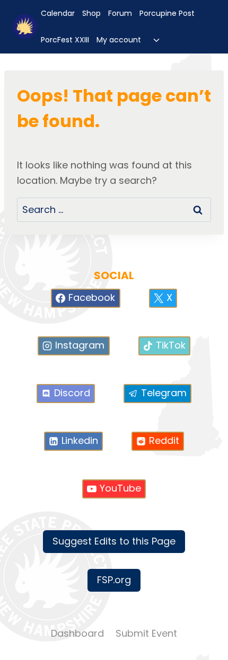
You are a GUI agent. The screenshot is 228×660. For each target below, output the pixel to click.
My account (119, 39)
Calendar (58, 13)
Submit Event (146, 633)
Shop (91, 13)
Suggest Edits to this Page (114, 541)
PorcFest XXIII (65, 39)
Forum (120, 13)
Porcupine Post (167, 13)
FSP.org (114, 579)
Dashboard (77, 633)
